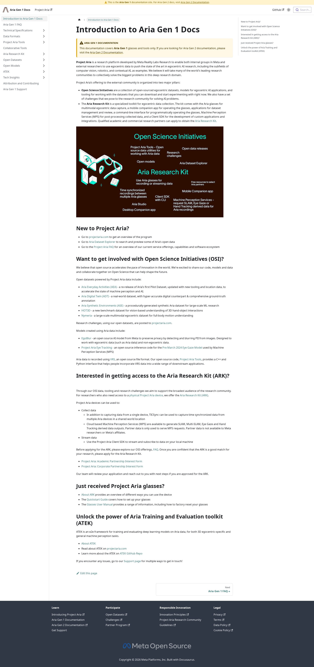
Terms (217, 620)
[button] (24, 54)
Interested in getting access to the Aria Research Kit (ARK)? (259, 36)
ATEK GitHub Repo (131, 553)
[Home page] (79, 19)
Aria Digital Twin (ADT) (95, 296)
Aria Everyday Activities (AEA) (99, 287)
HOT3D (85, 310)
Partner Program (116, 625)
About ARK (88, 494)
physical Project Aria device (146, 395)
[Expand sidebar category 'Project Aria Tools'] (43, 42)
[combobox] (302, 10)
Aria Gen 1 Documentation (68, 620)
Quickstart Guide (97, 499)
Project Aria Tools (190, 359)
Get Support (59, 630)
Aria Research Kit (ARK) (194, 395)
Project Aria (42, 10)
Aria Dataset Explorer (102, 242)
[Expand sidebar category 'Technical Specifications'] (43, 30)
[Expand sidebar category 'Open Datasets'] (43, 59)
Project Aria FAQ (104, 247)
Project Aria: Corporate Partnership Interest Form (112, 466)
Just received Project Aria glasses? (257, 42)
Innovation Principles (173, 614)
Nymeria (86, 315)
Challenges (112, 620)
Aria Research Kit (205, 121)
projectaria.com (99, 237)
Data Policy (220, 625)
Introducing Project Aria (66, 614)
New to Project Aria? (251, 21)
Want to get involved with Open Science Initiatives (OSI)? (260, 28)
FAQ (155, 449)
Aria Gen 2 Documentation (195, 2)
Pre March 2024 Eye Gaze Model (182, 347)
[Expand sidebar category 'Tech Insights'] (43, 77)
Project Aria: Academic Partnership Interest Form (111, 461)
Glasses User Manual (100, 504)
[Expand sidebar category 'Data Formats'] (43, 36)
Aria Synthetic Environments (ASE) (102, 305)
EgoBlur (86, 338)
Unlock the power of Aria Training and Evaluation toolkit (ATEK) (259, 49)
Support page (132, 561)
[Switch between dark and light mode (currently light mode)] (288, 9)
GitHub (276, 10)
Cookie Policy (222, 630)
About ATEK (88, 543)
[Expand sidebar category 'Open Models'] (43, 65)
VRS (112, 359)
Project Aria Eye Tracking (96, 347)
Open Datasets (115, 614)
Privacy (218, 614)
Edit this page (88, 573)
